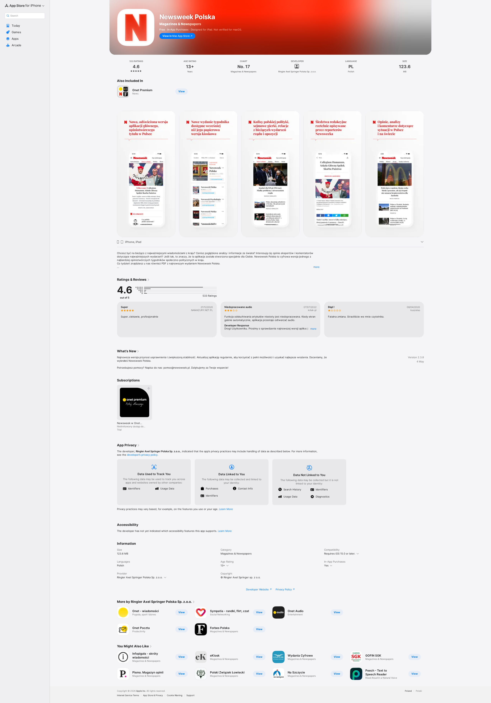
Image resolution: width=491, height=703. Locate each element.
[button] (25, 26)
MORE (313, 328)
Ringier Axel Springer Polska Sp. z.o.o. (140, 577)
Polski (419, 691)
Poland (408, 691)
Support (190, 695)
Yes (326, 565)
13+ (223, 565)
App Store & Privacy (153, 695)
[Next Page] (427, 174)
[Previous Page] (113, 174)
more (316, 266)
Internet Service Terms (128, 695)
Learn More (226, 509)
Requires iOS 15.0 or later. (339, 553)
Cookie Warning (174, 695)
